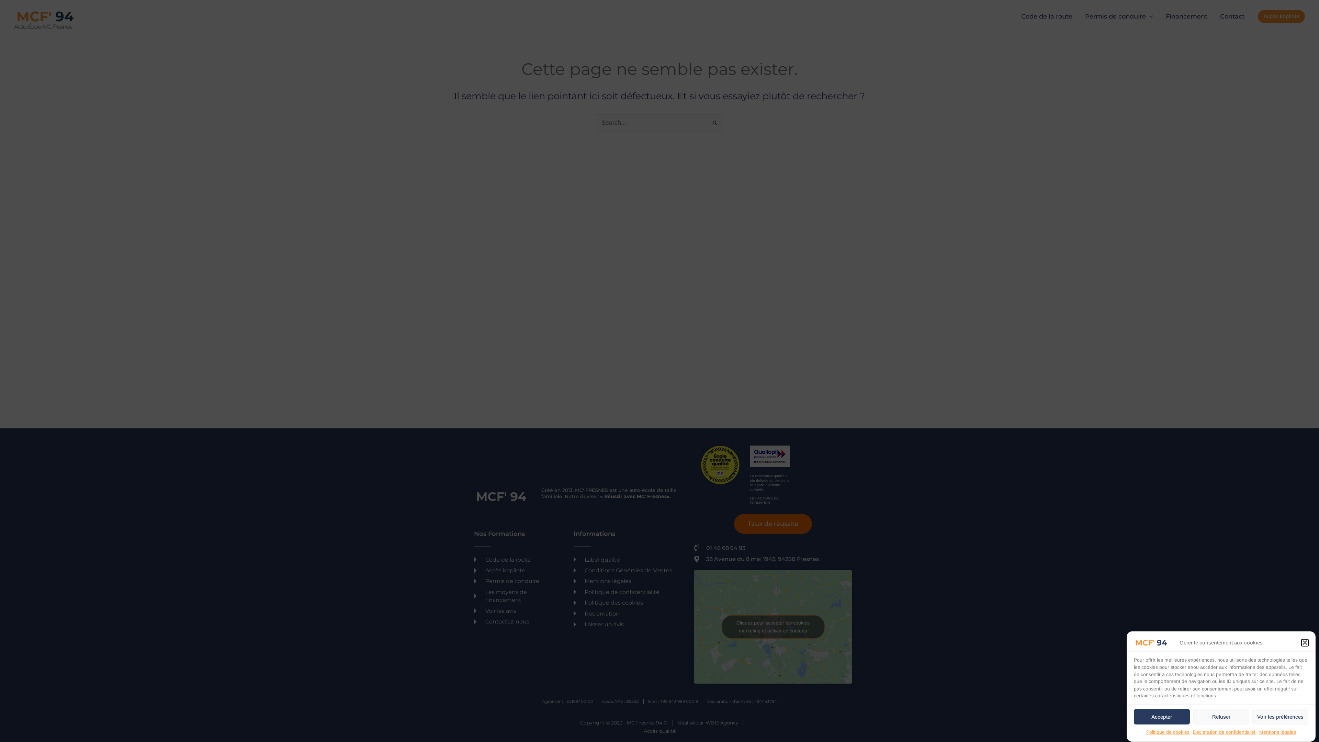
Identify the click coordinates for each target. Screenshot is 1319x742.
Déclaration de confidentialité (1224, 732)
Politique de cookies (1168, 732)
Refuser (1221, 717)
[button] (1304, 642)
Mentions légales (1277, 732)
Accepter (1161, 717)
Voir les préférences (1280, 717)
